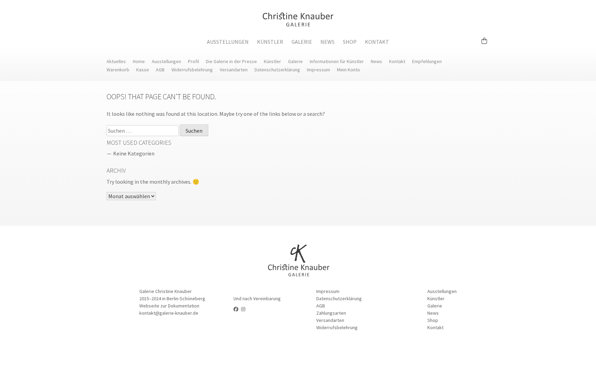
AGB (160, 70)
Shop (350, 41)
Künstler (270, 41)
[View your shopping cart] (487, 37)
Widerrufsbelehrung (192, 70)
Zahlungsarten (331, 313)
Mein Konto (348, 70)
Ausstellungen (228, 41)
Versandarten (234, 70)
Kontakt (377, 41)
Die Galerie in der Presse (231, 61)
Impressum (318, 70)
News (327, 41)
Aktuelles (116, 61)
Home (139, 61)
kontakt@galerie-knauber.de (168, 313)
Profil (193, 61)
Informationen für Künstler (337, 61)
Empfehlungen (427, 61)
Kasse (142, 70)
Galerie (301, 41)
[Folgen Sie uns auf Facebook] (236, 309)
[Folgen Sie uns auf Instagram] (243, 309)
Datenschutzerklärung (277, 70)
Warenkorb (118, 70)
